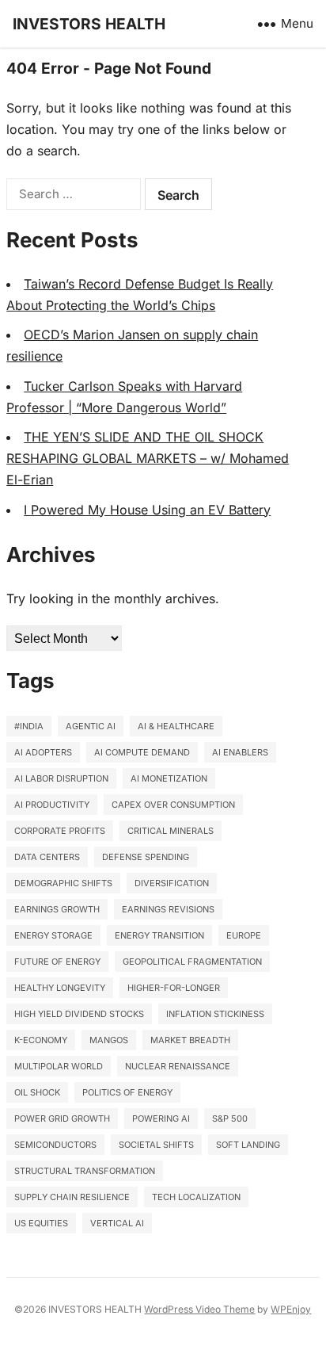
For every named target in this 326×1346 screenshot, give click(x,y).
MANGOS (108, 1040)
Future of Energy (57, 961)
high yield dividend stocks (79, 1013)
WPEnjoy (291, 1309)
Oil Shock (37, 1092)
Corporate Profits (59, 830)
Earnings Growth (57, 909)
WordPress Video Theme (199, 1309)
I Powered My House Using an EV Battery (147, 510)
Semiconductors (55, 1144)
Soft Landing (248, 1144)
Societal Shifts (156, 1144)
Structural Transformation (84, 1170)
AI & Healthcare (176, 726)
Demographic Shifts (63, 883)
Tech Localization (196, 1197)
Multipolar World (58, 1066)
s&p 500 (230, 1118)
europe (243, 935)
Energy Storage (53, 935)
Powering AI (161, 1118)
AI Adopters (43, 752)
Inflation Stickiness (215, 1013)
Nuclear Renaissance (177, 1066)
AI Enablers (240, 752)
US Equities (41, 1223)
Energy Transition (159, 935)
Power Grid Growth (62, 1118)
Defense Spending (145, 856)
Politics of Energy (127, 1092)
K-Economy (40, 1040)
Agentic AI (91, 726)
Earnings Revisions (168, 909)
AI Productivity (51, 804)
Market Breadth (190, 1040)
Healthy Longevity (59, 987)
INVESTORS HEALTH (89, 23)
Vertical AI (117, 1223)
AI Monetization (169, 778)
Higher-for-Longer (173, 987)
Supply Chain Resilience (72, 1197)
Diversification (172, 883)
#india (29, 726)
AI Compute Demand (142, 752)
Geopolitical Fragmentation (192, 961)
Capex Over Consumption (173, 804)
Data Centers (47, 856)
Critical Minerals (170, 830)
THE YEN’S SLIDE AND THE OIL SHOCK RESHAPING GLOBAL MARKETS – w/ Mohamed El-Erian (147, 458)
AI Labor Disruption (61, 778)
